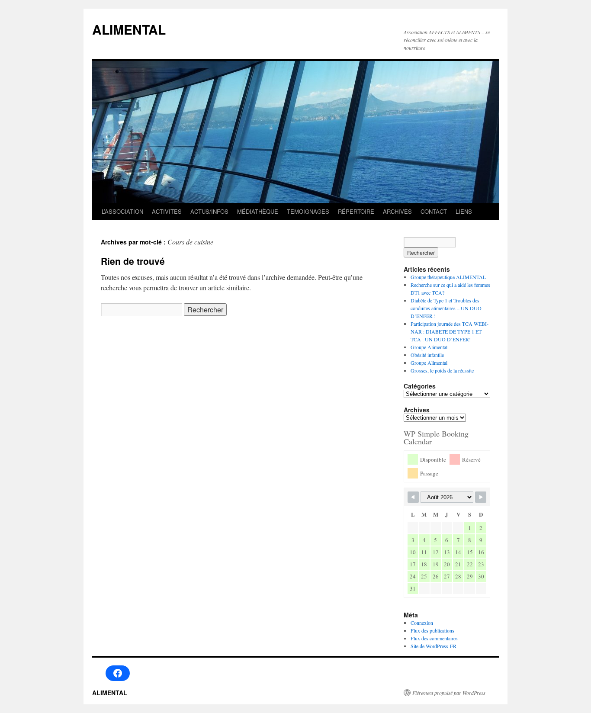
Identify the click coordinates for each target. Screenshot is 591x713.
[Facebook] (118, 673)
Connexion (422, 622)
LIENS (464, 211)
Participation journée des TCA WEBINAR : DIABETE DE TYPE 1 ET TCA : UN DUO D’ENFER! (449, 331)
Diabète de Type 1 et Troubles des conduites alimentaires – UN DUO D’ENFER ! (446, 308)
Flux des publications (432, 630)
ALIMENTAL (129, 29)
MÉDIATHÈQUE (257, 211)
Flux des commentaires (434, 638)
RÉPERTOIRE (356, 211)
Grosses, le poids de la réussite (442, 370)
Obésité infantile (427, 354)
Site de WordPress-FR (433, 645)
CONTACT (434, 211)
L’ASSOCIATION (122, 211)
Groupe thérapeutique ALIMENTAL (448, 276)
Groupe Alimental (429, 347)
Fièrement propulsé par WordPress (448, 692)
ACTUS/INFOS (209, 211)
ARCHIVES (397, 211)
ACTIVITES (167, 211)
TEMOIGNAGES (308, 211)
